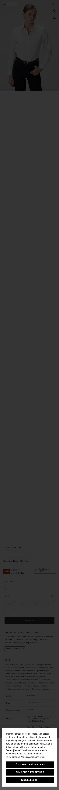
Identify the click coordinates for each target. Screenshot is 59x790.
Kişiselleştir (29, 780)
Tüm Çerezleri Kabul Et (30, 764)
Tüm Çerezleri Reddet (30, 772)
